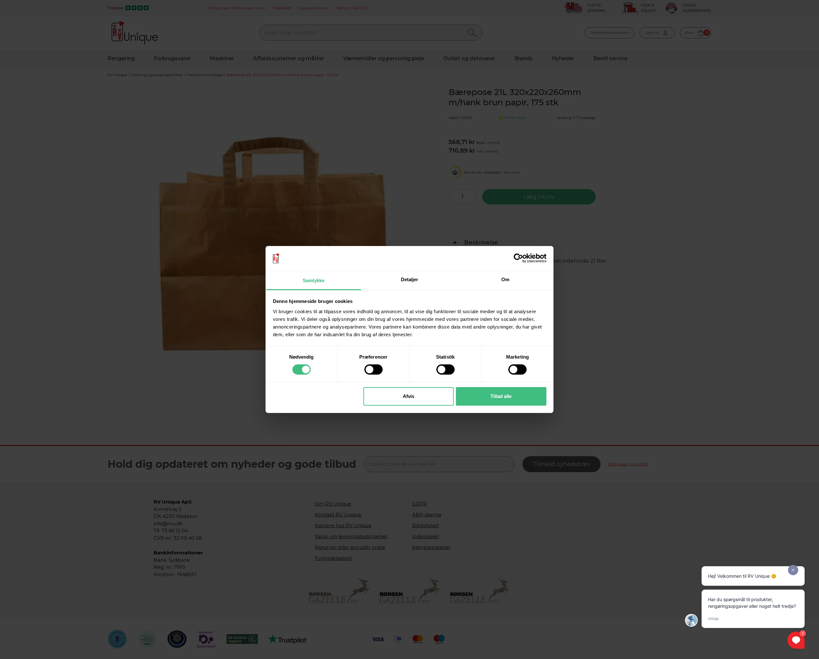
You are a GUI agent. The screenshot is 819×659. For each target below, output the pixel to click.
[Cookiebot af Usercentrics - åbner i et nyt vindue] (518, 258)
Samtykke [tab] (314, 280)
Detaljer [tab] (409, 279)
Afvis (408, 396)
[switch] (373, 369)
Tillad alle (501, 396)
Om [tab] (505, 279)
